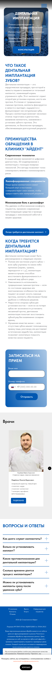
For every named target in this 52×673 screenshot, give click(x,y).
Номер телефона (16, 381)
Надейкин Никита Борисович (23, 480)
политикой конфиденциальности (25, 661)
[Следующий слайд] (49, 468)
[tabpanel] (26, 291)
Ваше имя (13, 368)
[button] (26, 49)
